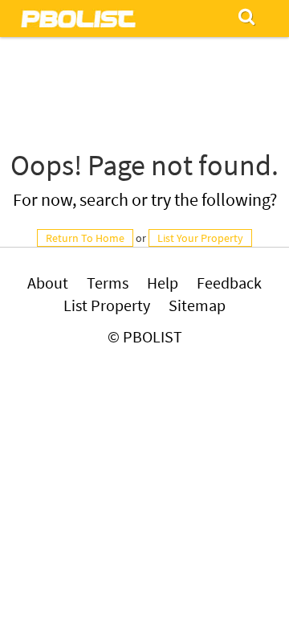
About (47, 283)
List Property (106, 305)
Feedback (229, 283)
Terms (107, 283)
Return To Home (85, 238)
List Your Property (200, 238)
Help (162, 283)
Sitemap (197, 305)
